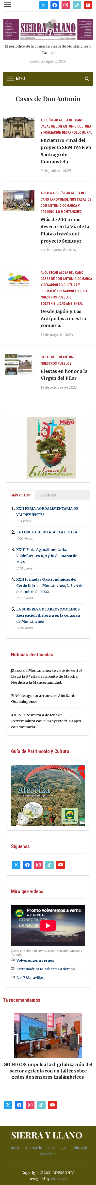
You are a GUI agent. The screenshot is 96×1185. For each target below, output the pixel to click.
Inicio (15, 1148)
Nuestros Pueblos (56, 297)
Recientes (48, 495)
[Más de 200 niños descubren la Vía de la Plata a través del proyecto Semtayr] (18, 200)
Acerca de (33, 1148)
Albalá (46, 193)
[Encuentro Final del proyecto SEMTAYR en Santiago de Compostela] (18, 127)
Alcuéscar (49, 120)
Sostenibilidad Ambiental (62, 304)
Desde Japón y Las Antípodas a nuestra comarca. (63, 319)
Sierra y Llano (46, 1135)
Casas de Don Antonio (59, 126)
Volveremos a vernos (35, 960)
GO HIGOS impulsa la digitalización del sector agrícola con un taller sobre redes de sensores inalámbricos (48, 1071)
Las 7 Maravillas (30, 977)
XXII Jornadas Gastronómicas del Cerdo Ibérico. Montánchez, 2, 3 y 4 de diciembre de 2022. (49, 585)
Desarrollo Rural (77, 132)
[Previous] (13, 1039)
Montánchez (71, 212)
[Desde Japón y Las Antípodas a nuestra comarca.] (18, 280)
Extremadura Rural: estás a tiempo (45, 969)
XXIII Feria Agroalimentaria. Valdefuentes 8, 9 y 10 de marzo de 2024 (46, 555)
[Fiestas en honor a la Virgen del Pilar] (18, 364)
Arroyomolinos (63, 199)
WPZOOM (59, 1179)
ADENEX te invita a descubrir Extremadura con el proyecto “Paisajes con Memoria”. (46, 721)
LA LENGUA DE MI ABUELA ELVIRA (46, 532)
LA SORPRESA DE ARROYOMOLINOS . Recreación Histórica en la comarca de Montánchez (48, 615)
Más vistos (20, 495)
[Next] (83, 1039)
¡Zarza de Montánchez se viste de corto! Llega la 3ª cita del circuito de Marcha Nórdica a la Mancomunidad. (46, 676)
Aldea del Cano (71, 120)
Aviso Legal (56, 1148)
